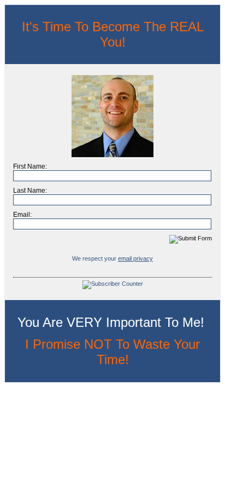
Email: (22, 214)
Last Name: (30, 190)
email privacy (135, 258)
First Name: (30, 166)
